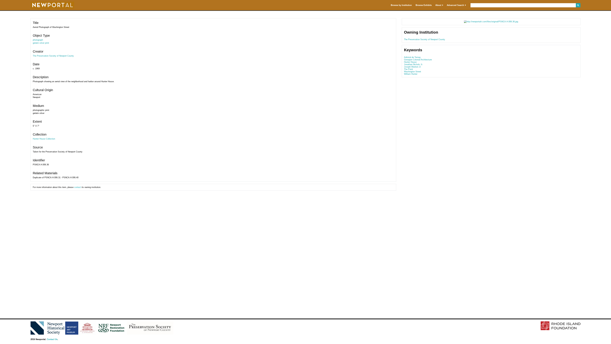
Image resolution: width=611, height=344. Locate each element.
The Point (408, 69)
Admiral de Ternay (412, 57)
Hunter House (410, 62)
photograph (38, 40)
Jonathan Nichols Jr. (413, 64)
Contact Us (52, 339)
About (438, 5)
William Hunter (410, 74)
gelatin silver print (41, 43)
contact (77, 187)
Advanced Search (455, 5)
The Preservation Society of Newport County (53, 56)
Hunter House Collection (44, 139)
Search (578, 5)
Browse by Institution (401, 5)
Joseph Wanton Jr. (412, 67)
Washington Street (412, 71)
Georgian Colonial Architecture (418, 59)
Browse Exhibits (424, 5)
